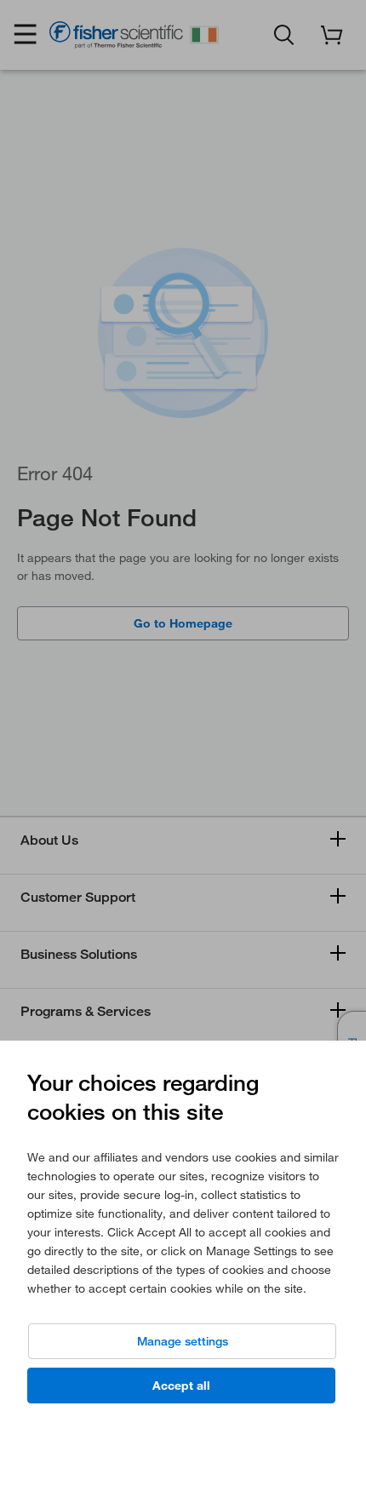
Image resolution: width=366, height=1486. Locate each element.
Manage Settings (182, 1341)
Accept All (181, 1385)
